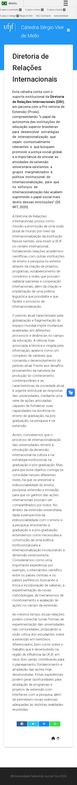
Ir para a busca (56, 9)
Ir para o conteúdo (10, 9)
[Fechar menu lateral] (68, 30)
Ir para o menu (34, 9)
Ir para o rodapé (9, 16)
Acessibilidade (61, 16)
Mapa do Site (26, 16)
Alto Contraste (43, 16)
